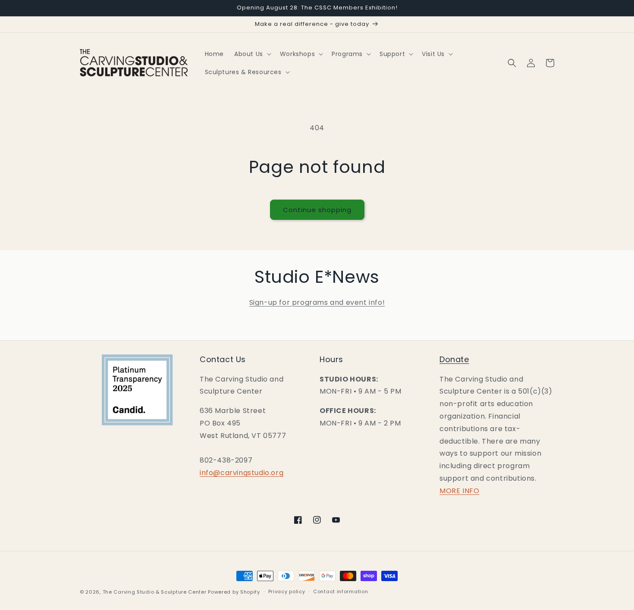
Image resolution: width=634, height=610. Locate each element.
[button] (252, 54)
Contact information (340, 591)
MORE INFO (459, 491)
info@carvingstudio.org (241, 473)
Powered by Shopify (234, 591)
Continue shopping (317, 209)
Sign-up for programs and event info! (317, 302)
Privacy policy (286, 591)
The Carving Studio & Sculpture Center (155, 591)
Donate (454, 359)
